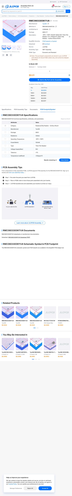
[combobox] (28, 11)
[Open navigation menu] (3, 6)
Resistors (31, 16)
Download (47, 44)
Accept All (45, 488)
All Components (22, 16)
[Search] (68, 11)
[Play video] (30, 203)
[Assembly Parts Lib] (12, 6)
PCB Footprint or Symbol (49, 41)
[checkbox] (5, 125)
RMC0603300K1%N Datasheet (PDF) (19, 237)
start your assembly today (16, 172)
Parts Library (12, 16)
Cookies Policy (12, 484)
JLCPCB (4, 16)
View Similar (64, 160)
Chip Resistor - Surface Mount (45, 16)
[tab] (6, 109)
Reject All (30, 488)
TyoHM (44, 23)
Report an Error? (65, 119)
